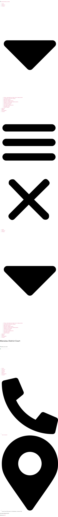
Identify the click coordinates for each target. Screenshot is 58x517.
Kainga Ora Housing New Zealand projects (11, 101)
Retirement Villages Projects (8, 100)
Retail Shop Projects (7, 99)
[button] (29, 170)
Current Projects (6, 107)
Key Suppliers (4, 110)
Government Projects (7, 329)
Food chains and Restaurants (9, 105)
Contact (3, 111)
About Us (3, 4)
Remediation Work (7, 106)
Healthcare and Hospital (8, 102)
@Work (3, 109)
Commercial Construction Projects (9, 98)
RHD (5, 515)
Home (3, 3)
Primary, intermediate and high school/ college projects (13, 97)
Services (3, 108)
